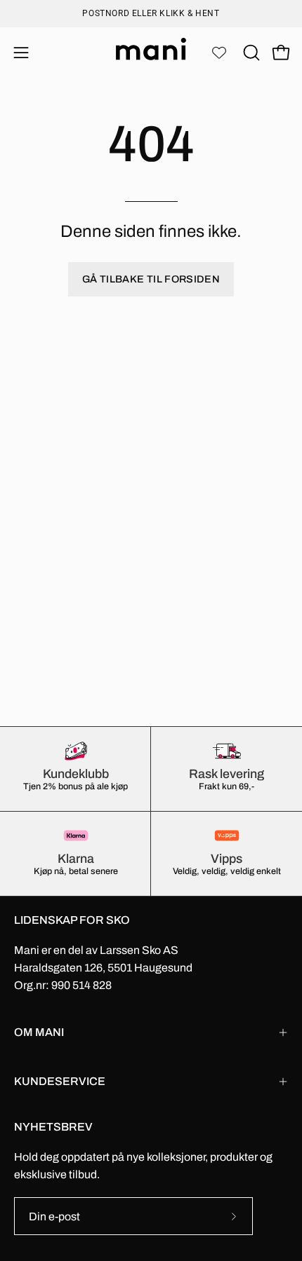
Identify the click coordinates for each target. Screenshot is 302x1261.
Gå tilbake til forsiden (151, 279)
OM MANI (39, 1032)
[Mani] (151, 52)
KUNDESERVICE (59, 1081)
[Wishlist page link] (219, 53)
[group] (151, 13)
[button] (250, 52)
